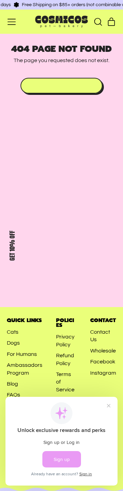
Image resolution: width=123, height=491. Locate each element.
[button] (97, 22)
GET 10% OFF (12, 246)
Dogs (13, 343)
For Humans (22, 354)
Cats (12, 332)
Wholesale (103, 350)
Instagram (103, 373)
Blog (12, 384)
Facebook (102, 361)
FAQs (13, 395)
